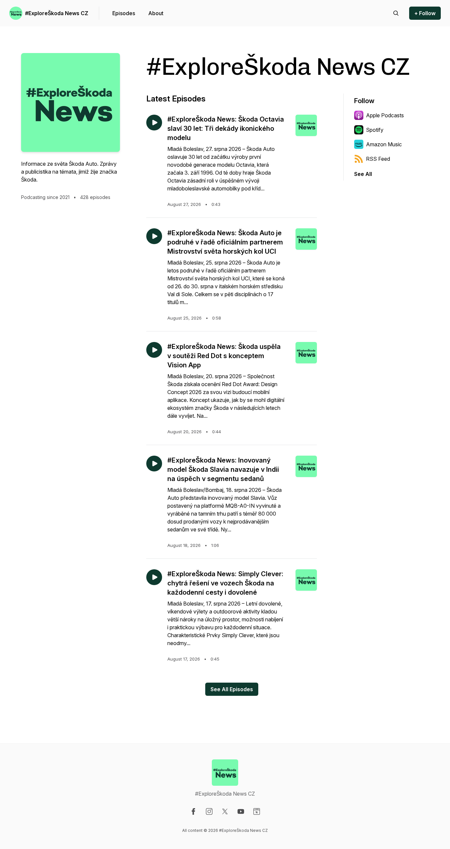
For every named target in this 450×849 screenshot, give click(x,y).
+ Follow (425, 13)
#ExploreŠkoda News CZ (56, 13)
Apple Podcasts (385, 115)
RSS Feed (378, 159)
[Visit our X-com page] (225, 811)
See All (363, 174)
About (155, 13)
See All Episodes (232, 689)
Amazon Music (384, 144)
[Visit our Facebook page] (193, 811)
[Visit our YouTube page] (241, 811)
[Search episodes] (396, 13)
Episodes (123, 13)
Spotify (374, 130)
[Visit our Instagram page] (209, 811)
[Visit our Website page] (256, 811)
